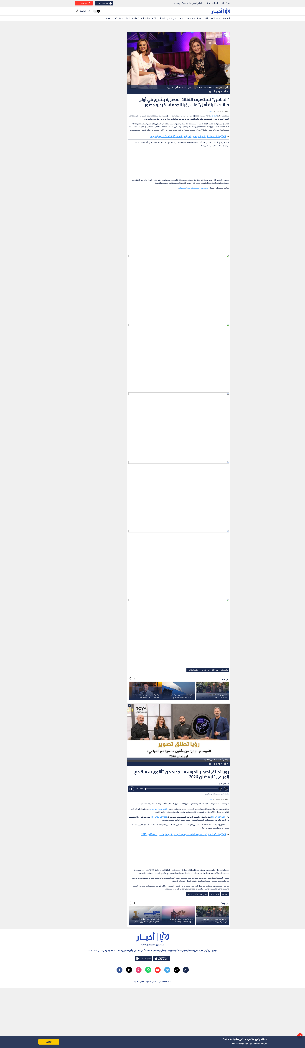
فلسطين (190, 18)
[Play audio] (132, 789)
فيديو (114, 18)
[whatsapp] (148, 970)
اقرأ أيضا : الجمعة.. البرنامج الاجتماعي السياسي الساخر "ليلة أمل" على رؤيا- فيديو (188, 136)
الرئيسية (226, 18)
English (82, 11)
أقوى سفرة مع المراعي (158, 809)
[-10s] (220, 789)
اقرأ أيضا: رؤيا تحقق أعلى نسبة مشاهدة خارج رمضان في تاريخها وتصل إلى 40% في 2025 (183, 834)
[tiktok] (177, 970)
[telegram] (167, 970)
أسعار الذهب (215, 18)
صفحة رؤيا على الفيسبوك (189, 188)
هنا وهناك (145, 18)
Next (130, 679)
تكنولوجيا (135, 18)
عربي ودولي (171, 18)
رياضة (154, 18)
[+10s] (226, 789)
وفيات (107, 18)
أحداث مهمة (124, 18)
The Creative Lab (218, 817)
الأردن (205, 18)
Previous (134, 679)
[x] (129, 970)
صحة (199, 18)
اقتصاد (162, 18)
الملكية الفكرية (151, 982)
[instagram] (139, 970)
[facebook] (119, 970)
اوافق (49, 1042)
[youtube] (158, 970)
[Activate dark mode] (96, 11)
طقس (181, 18)
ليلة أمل (213, 116)
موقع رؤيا (204, 188)
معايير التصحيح (139, 982)
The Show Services (159, 817)
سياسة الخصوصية (238, 1043)
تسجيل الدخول (103, 3)
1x (137, 789)
